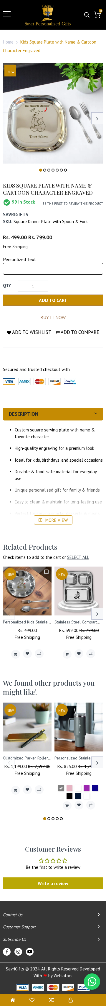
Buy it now (53, 317)
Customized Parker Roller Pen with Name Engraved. (48, 758)
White (78, 788)
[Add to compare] (39, 653)
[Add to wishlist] (27, 653)
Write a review (53, 883)
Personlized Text (19, 259)
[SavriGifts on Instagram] (18, 952)
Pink (69, 788)
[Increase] (44, 286)
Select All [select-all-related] (78, 557)
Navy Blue (78, 796)
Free (7, 246)
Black (69, 796)
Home (8, 42)
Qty (7, 285)
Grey (61, 788)
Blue (95, 788)
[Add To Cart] (15, 654)
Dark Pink (87, 796)
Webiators (63, 975)
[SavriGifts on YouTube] (30, 952)
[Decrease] (22, 286)
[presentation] (9, 118)
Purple (87, 788)
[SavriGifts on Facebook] (7, 952)
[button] (40, 170)
